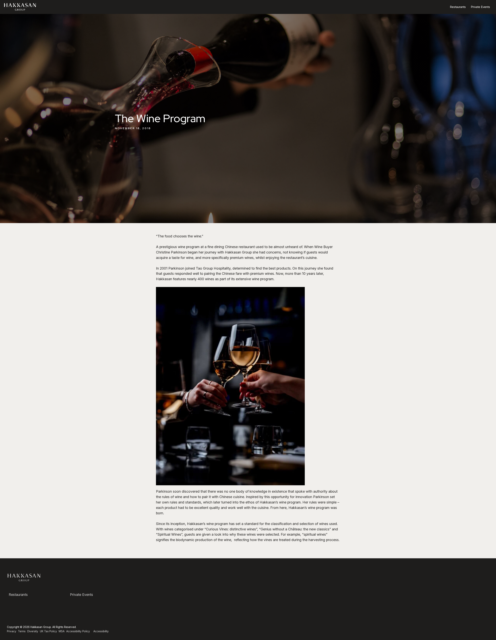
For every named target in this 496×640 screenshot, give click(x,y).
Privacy (11, 631)
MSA (62, 631)
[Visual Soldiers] (20, 7)
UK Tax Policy (48, 631)
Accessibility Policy (78, 631)
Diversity (32, 631)
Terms (22, 631)
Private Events (480, 7)
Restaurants (458, 7)
